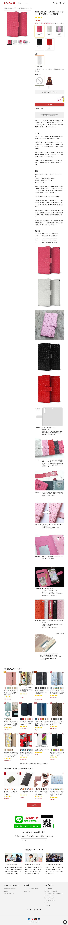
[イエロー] (61, 750)
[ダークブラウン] (48, 719)
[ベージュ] (12, 688)
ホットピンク (39, 34)
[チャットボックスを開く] (65, 922)
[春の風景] (56, 688)
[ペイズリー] (48, 688)
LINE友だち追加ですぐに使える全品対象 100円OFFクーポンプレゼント (49, 115)
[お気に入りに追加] (17, 672)
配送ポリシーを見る (58, 23)
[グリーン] (45, 719)
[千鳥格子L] (43, 688)
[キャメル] (43, 719)
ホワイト (49, 34)
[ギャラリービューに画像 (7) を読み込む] (20, 42)
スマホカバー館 (35, 921)
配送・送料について (49, 898)
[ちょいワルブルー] (30, 750)
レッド (49, 48)
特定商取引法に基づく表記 (10, 888)
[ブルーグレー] (45, 789)
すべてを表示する (34, 805)
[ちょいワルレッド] (28, 750)
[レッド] (23, 719)
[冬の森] (51, 688)
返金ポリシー (47, 903)
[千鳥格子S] (41, 688)
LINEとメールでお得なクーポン (31, 888)
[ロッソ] (38, 719)
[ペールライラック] (17, 688)
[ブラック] (61, 719)
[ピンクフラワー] (8, 750)
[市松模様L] (38, 688)
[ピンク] (5, 688)
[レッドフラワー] (12, 750)
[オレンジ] (25, 719)
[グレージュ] (10, 688)
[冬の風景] (54, 688)
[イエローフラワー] (5, 750)
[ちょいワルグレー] (32, 750)
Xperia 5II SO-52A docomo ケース (22, 8)
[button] (20, 3)
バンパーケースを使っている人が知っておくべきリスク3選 (53, 894)
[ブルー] (15, 789)
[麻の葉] (45, 688)
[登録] (45, 840)
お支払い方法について (49, 900)
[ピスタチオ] (41, 789)
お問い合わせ (47, 905)
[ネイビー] (21, 719)
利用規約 (6, 891)
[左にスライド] (5, 42)
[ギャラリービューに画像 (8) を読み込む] (25, 42)
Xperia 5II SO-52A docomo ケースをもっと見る (34, 763)
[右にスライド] (29, 42)
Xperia (10, 8)
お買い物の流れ (48, 888)
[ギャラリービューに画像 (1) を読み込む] (9, 42)
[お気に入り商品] (60, 3)
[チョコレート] (51, 719)
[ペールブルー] (8, 688)
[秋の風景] (61, 688)
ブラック (39, 47)
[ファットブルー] (23, 750)
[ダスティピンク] (36, 789)
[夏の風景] (58, 688)
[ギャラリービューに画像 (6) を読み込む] (14, 42)
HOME (5, 8)
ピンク (59, 35)
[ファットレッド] (21, 750)
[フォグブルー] (58, 719)
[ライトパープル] (56, 750)
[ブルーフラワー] (10, 750)
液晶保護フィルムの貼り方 (50, 891)
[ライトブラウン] (15, 688)
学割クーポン (27, 891)
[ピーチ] (30, 719)
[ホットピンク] (32, 719)
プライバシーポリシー (9, 893)
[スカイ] (36, 719)
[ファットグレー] (25, 750)
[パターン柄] (63, 688)
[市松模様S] (36, 688)
